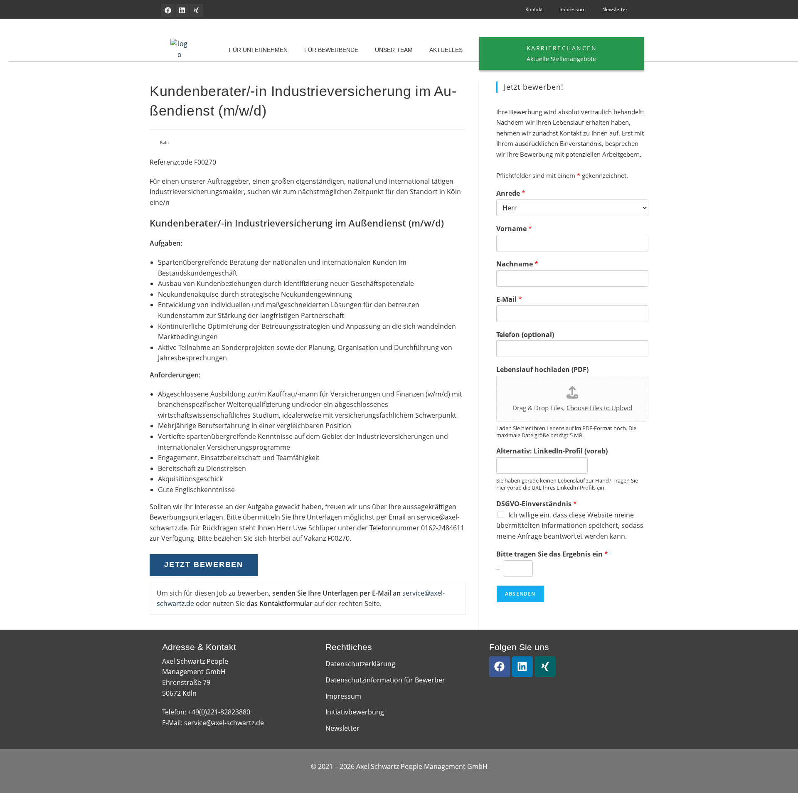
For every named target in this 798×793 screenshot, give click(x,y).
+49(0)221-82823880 (219, 712)
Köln (164, 142)
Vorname (514, 228)
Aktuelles (446, 50)
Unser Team (394, 50)
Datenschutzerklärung (360, 663)
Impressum (572, 9)
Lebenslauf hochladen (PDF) (542, 369)
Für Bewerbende (331, 50)
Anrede (510, 193)
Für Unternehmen (258, 50)
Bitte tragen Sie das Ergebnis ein (552, 554)
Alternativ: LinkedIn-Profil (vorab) (552, 451)
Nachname (517, 264)
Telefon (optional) (525, 334)
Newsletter (615, 9)
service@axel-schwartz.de (224, 722)
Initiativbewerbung (354, 712)
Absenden (520, 593)
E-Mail (509, 299)
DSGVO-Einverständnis (536, 504)
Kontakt (534, 9)
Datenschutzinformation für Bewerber (385, 680)
